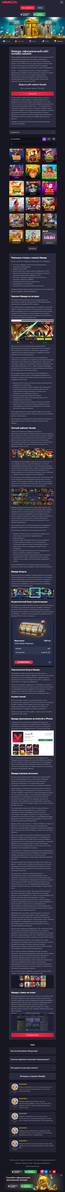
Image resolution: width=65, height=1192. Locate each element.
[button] (2, 27)
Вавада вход (32, 93)
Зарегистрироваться (27, 8)
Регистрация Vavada (32, 1035)
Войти (40, 8)
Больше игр (32, 248)
